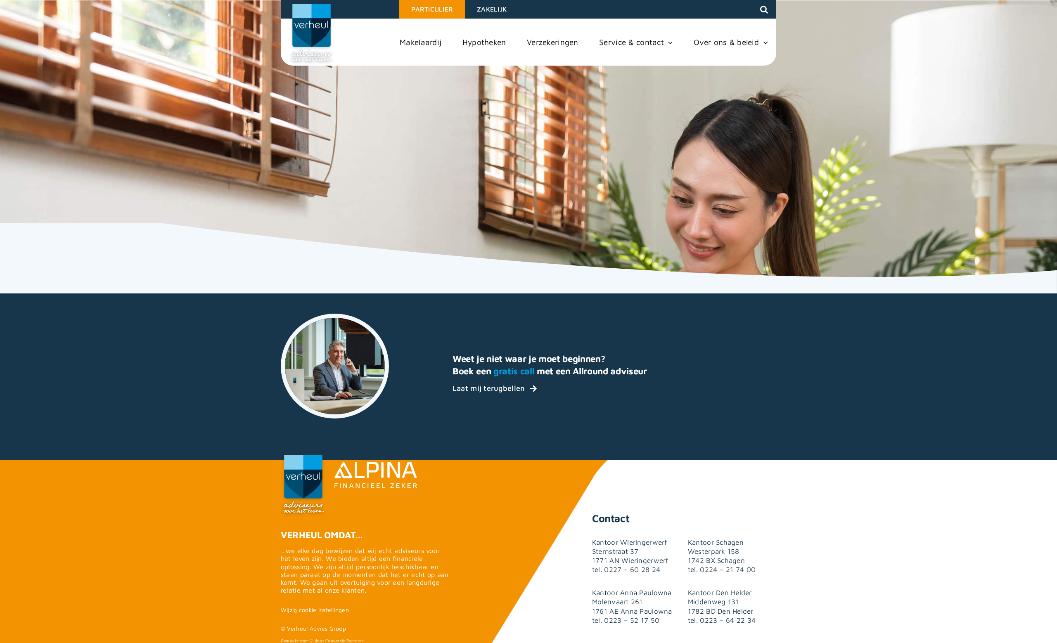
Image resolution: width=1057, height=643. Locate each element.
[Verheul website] (311, 34)
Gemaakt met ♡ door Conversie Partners (322, 640)
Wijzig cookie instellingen (315, 609)
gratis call (513, 371)
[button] (764, 9)
